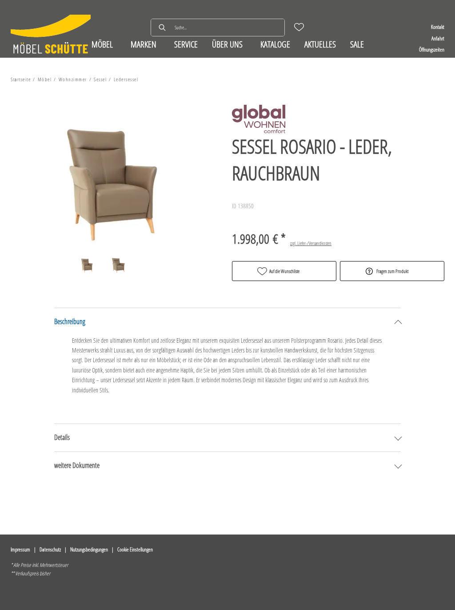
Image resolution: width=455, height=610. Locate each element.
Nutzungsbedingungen (89, 549)
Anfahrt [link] (437, 38)
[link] (102, 44)
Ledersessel (126, 79)
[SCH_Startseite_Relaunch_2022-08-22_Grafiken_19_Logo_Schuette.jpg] (51, 35)
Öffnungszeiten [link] (431, 49)
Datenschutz (50, 549)
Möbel (45, 79)
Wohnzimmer (73, 79)
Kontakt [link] (437, 27)
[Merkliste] (299, 27)
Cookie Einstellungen (135, 549)
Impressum (20, 549)
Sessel (100, 79)
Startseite (21, 79)
